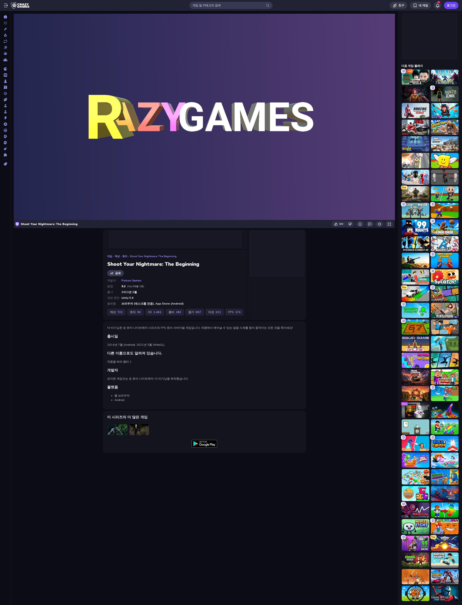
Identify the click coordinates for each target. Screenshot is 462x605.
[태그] (5, 164)
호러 (124, 256)
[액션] (5, 118)
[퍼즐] (5, 155)
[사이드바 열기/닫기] (5, 5)
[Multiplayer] (5, 54)
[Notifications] (437, 5)
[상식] (5, 87)
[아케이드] (5, 112)
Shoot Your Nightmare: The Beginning (153, 256)
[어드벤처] (5, 124)
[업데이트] (5, 41)
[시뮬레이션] (5, 106)
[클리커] (5, 149)
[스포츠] (5, 100)
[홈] (5, 17)
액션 (117, 256)
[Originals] (5, 47)
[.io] (5, 69)
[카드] (5, 142)
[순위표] (5, 60)
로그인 (451, 5)
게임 (109, 256)
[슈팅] (5, 93)
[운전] (5, 130)
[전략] (5, 136)
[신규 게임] (5, 29)
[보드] (5, 81)
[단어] (5, 75)
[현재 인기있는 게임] (5, 35)
